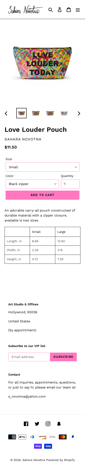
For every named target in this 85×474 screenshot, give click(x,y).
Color (10, 176)
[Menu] (77, 9)
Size (9, 159)
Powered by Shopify (60, 460)
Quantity (67, 176)
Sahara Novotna (33, 460)
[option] (21, 113)
